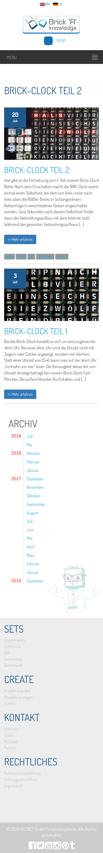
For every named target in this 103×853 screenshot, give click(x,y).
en (47, 4)
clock (21, 256)
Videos (9, 703)
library (61, 256)
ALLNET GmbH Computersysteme (48, 829)
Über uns (11, 728)
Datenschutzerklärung (22, 773)
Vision (9, 735)
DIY (7, 652)
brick (9, 256)
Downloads (13, 665)
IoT (31, 256)
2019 (16, 436)
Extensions (13, 659)
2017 (16, 478)
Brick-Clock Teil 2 (36, 169)
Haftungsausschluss (20, 779)
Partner (10, 748)
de (61, 4)
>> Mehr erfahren (20, 239)
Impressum (13, 786)
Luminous (12, 646)
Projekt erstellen (17, 690)
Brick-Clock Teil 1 (35, 331)
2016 (16, 580)
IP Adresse (45, 256)
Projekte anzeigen (18, 697)
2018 (16, 453)
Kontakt (10, 741)
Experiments (14, 640)
